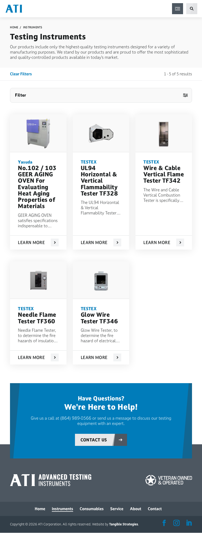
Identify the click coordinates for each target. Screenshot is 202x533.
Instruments (32, 27)
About (135, 508)
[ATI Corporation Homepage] (14, 8)
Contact (155, 508)
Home (14, 27)
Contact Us (93, 439)
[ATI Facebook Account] (164, 523)
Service (116, 508)
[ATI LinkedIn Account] (189, 523)
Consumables (92, 508)
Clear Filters (21, 73)
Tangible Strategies (123, 524)
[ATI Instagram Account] (176, 523)
